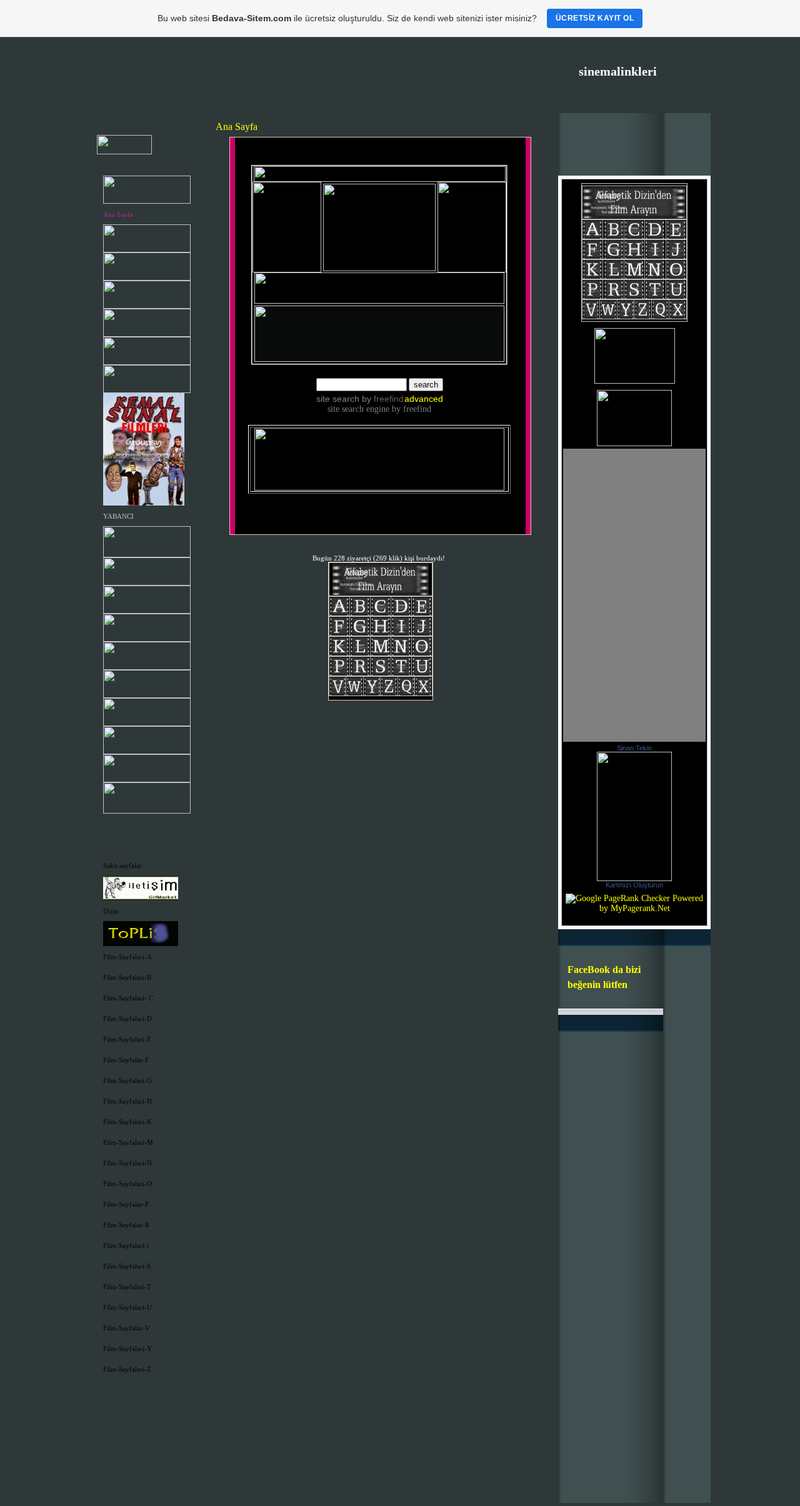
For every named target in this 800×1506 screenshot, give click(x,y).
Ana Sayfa (118, 214)
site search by (360, 399)
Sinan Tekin (634, 748)
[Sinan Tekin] (634, 878)
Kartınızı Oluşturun (634, 885)
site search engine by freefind (379, 409)
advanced (423, 399)
